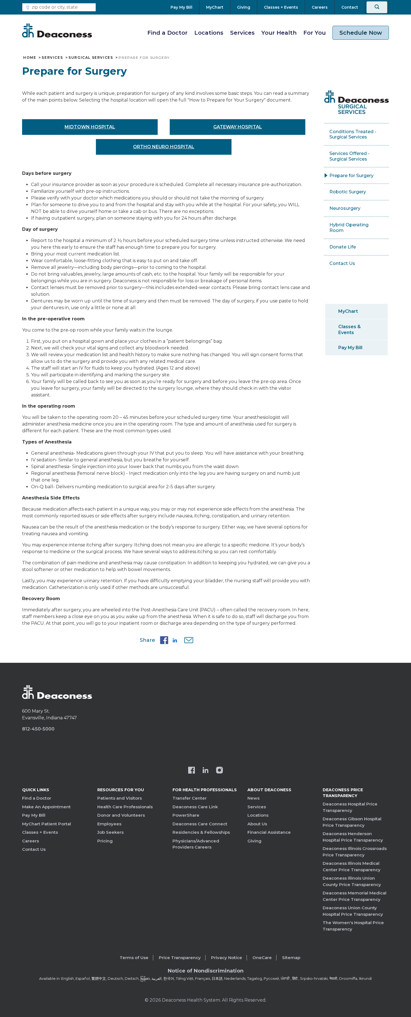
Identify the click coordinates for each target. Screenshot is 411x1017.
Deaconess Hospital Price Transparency (350, 807)
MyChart (348, 311)
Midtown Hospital (90, 127)
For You (314, 32)
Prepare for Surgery (351, 175)
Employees (109, 823)
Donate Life (342, 247)
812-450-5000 (38, 729)
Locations (208, 32)
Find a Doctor (167, 32)
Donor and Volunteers (121, 815)
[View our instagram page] (219, 771)
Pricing (105, 841)
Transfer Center (190, 798)
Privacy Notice (226, 957)
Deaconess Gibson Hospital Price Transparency (352, 822)
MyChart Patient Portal (46, 823)
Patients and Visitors (119, 798)
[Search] (377, 7)
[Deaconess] (57, 30)
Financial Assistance (269, 832)
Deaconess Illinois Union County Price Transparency (352, 881)
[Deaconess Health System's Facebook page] (191, 771)
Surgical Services (90, 57)
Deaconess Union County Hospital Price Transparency (353, 911)
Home (29, 57)
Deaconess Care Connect (200, 823)
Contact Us (342, 263)
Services (242, 32)
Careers (30, 841)
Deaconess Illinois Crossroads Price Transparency (355, 852)
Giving (254, 841)
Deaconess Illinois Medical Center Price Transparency (352, 866)
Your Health (279, 32)
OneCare (262, 957)
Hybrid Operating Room (349, 227)
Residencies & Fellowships (201, 832)
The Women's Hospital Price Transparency (353, 926)
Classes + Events (40, 832)
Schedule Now (360, 32)
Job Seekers (110, 832)
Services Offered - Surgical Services (349, 156)
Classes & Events (349, 329)
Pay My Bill (350, 347)
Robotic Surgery (347, 191)
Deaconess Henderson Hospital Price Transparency (353, 837)
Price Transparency (180, 957)
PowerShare (186, 815)
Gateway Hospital (237, 127)
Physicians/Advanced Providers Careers (196, 844)
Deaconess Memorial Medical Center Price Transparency (354, 896)
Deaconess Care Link (195, 806)
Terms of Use (134, 957)
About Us (257, 823)
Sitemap (291, 957)
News (253, 798)
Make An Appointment (46, 806)
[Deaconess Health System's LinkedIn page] (205, 771)
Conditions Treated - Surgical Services (352, 134)
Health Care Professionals (125, 806)
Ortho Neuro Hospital (163, 146)
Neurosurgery (344, 208)
